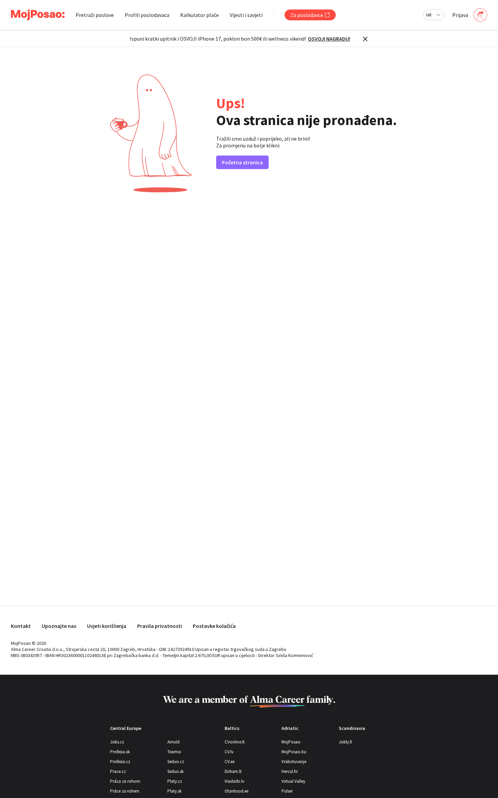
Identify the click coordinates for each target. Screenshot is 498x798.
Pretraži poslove (95, 15)
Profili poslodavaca (147, 15)
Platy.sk (174, 791)
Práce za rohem (124, 791)
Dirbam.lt (233, 771)
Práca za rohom (125, 781)
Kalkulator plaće (199, 15)
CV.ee (229, 761)
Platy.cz (174, 781)
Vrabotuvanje (294, 761)
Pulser (287, 791)
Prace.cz (118, 771)
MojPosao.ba (294, 752)
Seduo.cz (175, 761)
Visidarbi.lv (234, 781)
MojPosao (291, 742)
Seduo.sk (175, 771)
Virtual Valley (293, 781)
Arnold (173, 742)
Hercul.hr (290, 771)
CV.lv (229, 752)
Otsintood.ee (236, 791)
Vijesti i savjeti (246, 15)
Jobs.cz (117, 742)
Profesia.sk (120, 752)
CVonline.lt (235, 742)
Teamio (174, 752)
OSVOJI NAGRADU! (329, 38)
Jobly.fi (345, 742)
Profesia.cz (120, 761)
